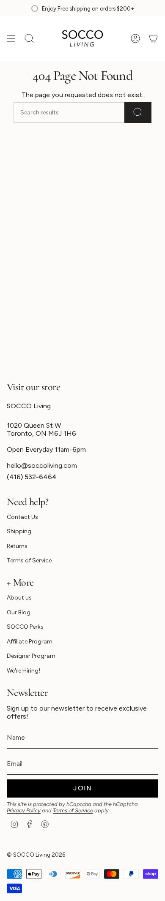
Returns (17, 546)
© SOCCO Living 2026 (36, 854)
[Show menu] (11, 38)
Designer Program (31, 655)
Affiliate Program (29, 641)
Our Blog (18, 612)
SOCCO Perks (25, 626)
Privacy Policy (24, 810)
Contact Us (22, 517)
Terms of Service (29, 560)
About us (19, 597)
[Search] (137, 112)
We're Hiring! (23, 670)
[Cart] (153, 38)
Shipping (19, 531)
